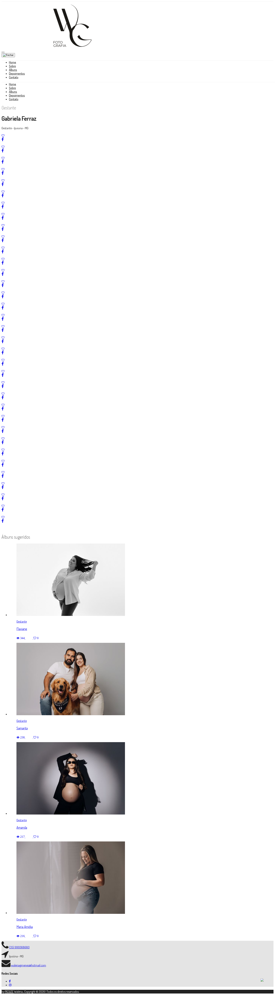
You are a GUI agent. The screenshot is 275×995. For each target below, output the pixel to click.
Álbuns (13, 70)
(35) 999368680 (19, 947)
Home (12, 62)
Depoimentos (17, 73)
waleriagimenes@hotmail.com (28, 965)
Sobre (12, 66)
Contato (13, 77)
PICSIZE (9, 992)
